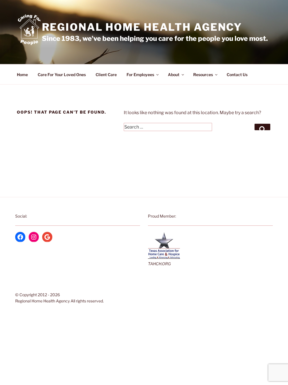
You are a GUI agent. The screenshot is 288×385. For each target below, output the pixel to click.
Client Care (106, 74)
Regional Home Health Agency (142, 27)
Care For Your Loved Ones (62, 74)
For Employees (140, 74)
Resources (203, 74)
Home (22, 74)
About (173, 74)
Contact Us (237, 74)
